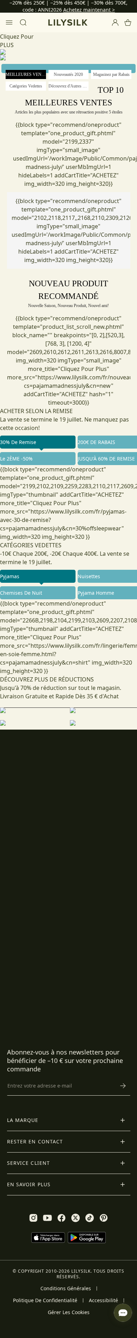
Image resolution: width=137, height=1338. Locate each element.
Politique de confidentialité (45, 1300)
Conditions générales (65, 1288)
